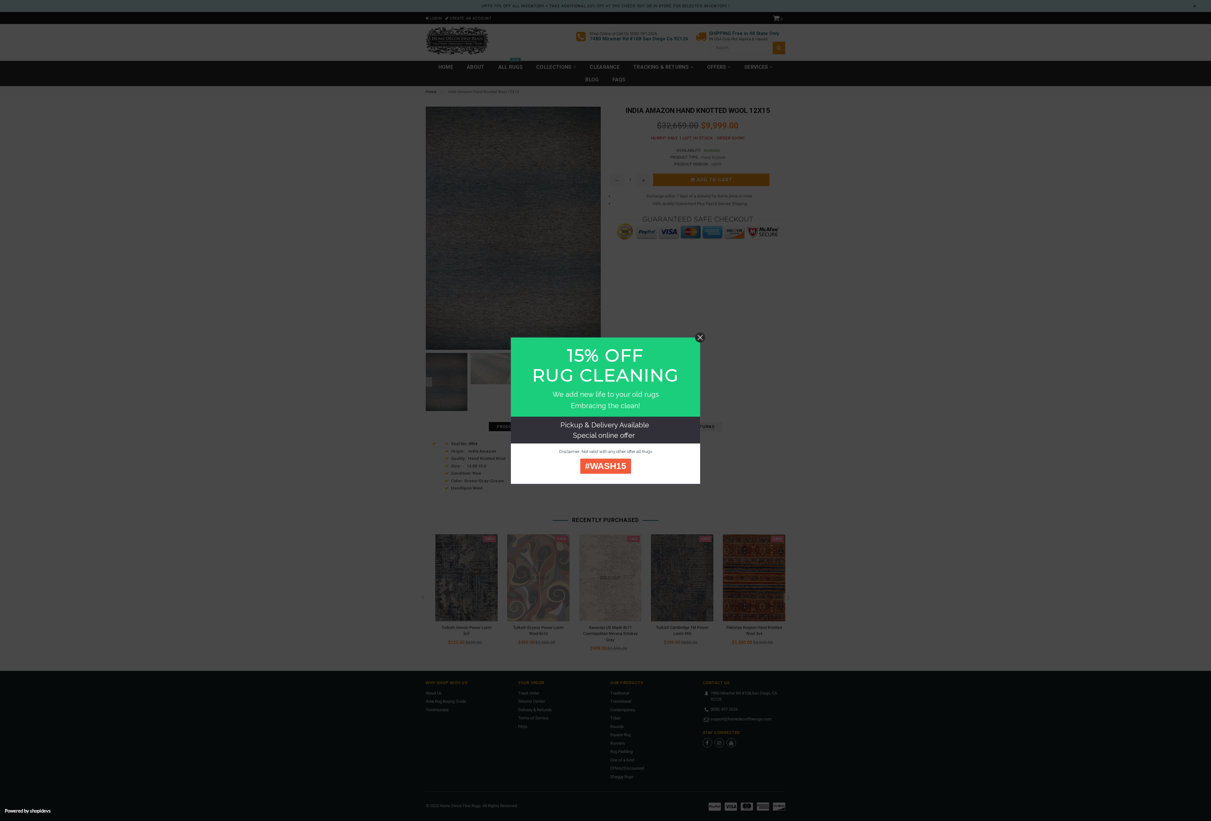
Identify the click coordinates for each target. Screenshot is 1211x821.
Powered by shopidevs (28, 810)
